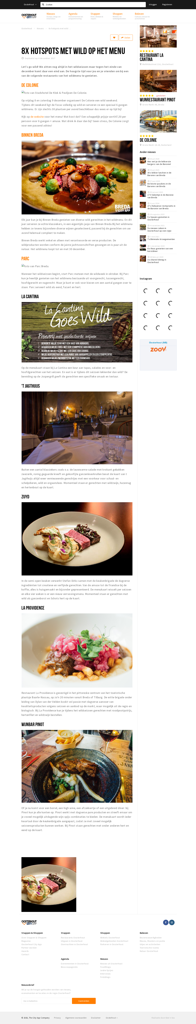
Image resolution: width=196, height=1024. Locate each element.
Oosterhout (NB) (158, 342)
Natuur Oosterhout (149, 951)
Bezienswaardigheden (151, 937)
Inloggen (153, 4)
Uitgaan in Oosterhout (72, 941)
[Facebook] (166, 922)
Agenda (65, 958)
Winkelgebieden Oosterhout (114, 941)
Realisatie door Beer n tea (163, 1018)
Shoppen (105, 932)
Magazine (26, 941)
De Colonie (148, 140)
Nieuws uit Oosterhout (111, 963)
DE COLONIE (30, 85)
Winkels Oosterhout (110, 937)
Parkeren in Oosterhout (111, 944)
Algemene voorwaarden (76, 1018)
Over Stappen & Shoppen (34, 937)
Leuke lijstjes (106, 970)
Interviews (105, 973)
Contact (25, 954)
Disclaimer (95, 1018)
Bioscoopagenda (69, 967)
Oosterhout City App (31, 944)
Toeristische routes (149, 947)
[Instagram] (172, 922)
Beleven (144, 932)
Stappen (65, 932)
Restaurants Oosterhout (73, 937)
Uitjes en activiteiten (150, 944)
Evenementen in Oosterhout (75, 963)
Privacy (57, 1018)
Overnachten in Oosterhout (74, 944)
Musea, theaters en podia (152, 941)
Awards (25, 951)
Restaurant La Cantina (151, 57)
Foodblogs (105, 967)
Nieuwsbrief (27, 984)
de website (37, 116)
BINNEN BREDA (32, 134)
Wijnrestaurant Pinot (157, 99)
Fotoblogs (105, 977)
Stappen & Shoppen (32, 932)
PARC (25, 258)
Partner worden (29, 947)
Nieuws (104, 958)
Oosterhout (29, 4)
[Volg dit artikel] (114, 38)
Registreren (167, 4)
